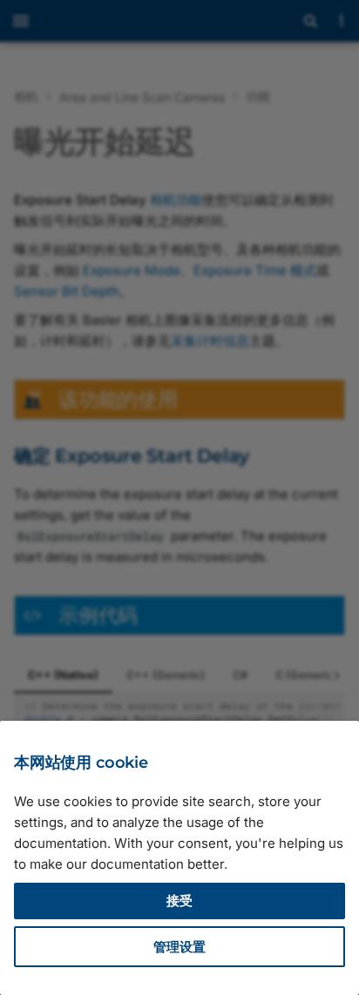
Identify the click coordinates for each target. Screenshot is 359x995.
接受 (179, 900)
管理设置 (179, 946)
